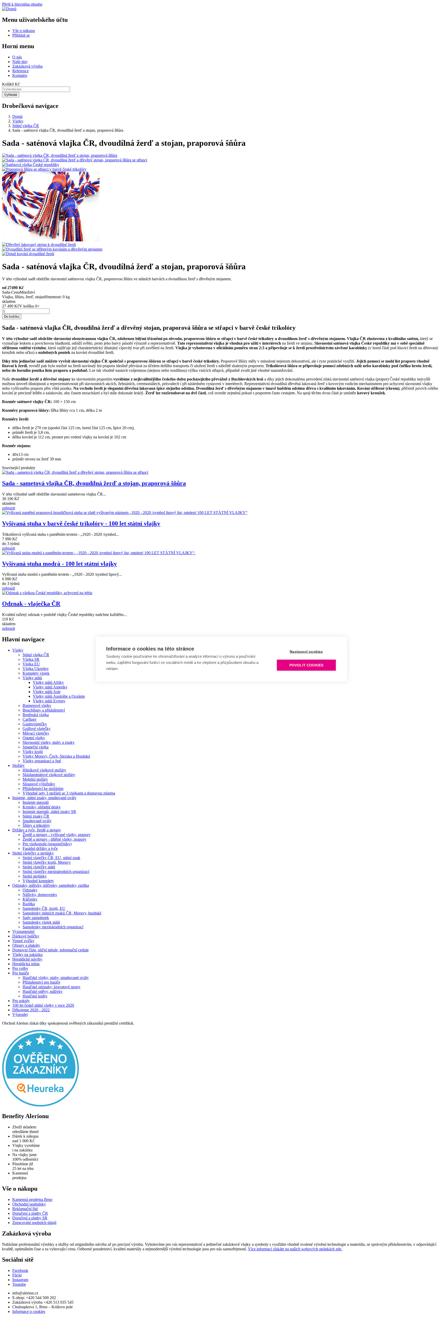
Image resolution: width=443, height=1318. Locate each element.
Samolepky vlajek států (41, 922)
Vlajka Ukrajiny (36, 668)
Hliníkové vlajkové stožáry (44, 770)
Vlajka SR (31, 659)
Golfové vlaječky (37, 728)
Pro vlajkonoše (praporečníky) (47, 844)
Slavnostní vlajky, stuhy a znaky (49, 742)
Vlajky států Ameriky (50, 687)
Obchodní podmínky (29, 1204)
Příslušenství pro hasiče (41, 982)
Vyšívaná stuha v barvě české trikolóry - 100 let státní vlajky (81, 523)
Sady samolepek (36, 917)
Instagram (20, 1280)
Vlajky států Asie (47, 691)
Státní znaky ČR (36, 816)
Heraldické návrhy (27, 959)
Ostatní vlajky (34, 738)
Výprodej (20, 1014)
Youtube (19, 1284)
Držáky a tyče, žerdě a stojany (36, 830)
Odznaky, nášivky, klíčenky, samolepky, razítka (50, 885)
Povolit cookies (306, 665)
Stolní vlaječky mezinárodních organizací (56, 871)
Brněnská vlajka (36, 715)
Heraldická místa (25, 964)
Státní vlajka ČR (25, 125)
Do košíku (11, 316)
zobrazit (8, 508)
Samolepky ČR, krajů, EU (44, 908)
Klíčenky (30, 899)
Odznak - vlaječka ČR (31, 603)
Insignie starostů (36, 802)
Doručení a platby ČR (30, 1213)
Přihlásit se (21, 35)
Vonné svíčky (23, 941)
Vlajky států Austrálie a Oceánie (59, 696)
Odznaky (30, 890)
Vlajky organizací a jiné (42, 761)
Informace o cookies (28, 1311)
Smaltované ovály (37, 821)
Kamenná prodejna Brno (32, 1199)
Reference (20, 71)
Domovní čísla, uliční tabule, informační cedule (50, 950)
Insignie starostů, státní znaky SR (49, 811)
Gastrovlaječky (35, 724)
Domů (17, 116)
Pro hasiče (20, 973)
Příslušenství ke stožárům (43, 788)
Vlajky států (32, 678)
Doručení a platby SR (29, 1218)
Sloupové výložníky (39, 784)
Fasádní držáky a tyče (40, 848)
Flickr (17, 1275)
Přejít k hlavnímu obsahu (22, 4)
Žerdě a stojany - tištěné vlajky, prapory (54, 839)
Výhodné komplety (38, 881)
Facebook (20, 1270)
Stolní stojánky (35, 876)
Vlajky (17, 121)
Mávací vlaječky (36, 733)
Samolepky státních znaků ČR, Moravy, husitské (62, 913)
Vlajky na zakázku (27, 954)
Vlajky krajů (33, 751)
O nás (17, 57)
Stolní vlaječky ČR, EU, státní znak (51, 858)
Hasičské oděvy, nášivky (43, 991)
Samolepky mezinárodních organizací (53, 927)
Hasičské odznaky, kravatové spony (51, 987)
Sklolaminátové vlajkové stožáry (49, 775)
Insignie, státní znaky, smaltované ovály (44, 798)
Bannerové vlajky (37, 705)
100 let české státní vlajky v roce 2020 (43, 1005)
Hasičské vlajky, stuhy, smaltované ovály (56, 977)
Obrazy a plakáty (26, 945)
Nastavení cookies (306, 652)
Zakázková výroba (27, 66)
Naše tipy (20, 61)
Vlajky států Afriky (48, 682)
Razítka (29, 904)
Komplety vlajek (36, 673)
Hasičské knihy (35, 996)
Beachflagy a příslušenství (44, 710)
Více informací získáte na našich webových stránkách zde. (295, 1249)
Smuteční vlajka (35, 747)
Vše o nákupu (23, 30)
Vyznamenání (23, 931)
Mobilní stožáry (35, 779)
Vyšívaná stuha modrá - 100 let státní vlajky (59, 563)
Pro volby (20, 968)
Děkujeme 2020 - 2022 (31, 1010)
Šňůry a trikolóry (36, 825)
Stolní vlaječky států (39, 867)
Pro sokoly (21, 1000)
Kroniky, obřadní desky (42, 807)
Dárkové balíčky (25, 936)
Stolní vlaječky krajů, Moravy (47, 862)
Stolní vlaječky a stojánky (33, 853)
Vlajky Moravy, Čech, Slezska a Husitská (56, 756)
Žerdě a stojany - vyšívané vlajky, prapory (56, 834)
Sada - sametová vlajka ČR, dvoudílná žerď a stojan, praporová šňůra (94, 483)
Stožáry (18, 765)
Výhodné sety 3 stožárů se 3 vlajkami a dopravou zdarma (69, 793)
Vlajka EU (31, 664)
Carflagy (30, 719)
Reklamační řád (25, 1209)
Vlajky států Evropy (49, 701)
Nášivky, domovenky (40, 894)
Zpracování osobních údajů (34, 1222)
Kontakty (19, 75)
